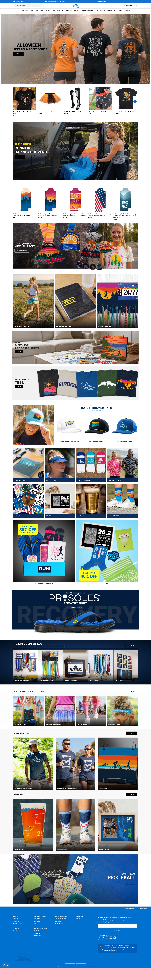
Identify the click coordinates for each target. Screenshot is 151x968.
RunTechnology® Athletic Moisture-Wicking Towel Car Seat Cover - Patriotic (99, 214)
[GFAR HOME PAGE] (75, 5)
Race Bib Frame (119, 680)
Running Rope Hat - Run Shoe (124, 441)
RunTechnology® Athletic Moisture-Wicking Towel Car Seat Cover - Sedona (24, 214)
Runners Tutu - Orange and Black (46, 111)
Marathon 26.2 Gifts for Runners (23, 788)
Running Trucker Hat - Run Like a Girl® (69, 441)
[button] (24, 10)
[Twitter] (107, 938)
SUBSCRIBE (117, 930)
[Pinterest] (115, 938)
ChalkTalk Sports (20, 1)
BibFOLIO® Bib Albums (71, 680)
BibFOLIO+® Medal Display (22, 680)
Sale (120, 10)
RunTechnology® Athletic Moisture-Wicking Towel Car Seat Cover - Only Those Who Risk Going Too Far (124, 215)
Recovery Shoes (56, 10)
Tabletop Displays (94, 680)
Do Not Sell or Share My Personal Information (75, 963)
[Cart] (136, 5)
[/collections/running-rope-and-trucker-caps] (33, 425)
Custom (115, 10)
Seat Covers (77, 10)
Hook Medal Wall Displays (46, 680)
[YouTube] (111, 938)
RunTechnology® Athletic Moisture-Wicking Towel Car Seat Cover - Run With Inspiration (74, 214)
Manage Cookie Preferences (89, 966)
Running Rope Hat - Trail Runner (97, 441)
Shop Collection (96, 410)
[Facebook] (103, 938)
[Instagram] (99, 938)
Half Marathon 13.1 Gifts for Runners (67, 788)
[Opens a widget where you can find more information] (6, 965)
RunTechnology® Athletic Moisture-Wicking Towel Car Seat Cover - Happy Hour (49, 214)
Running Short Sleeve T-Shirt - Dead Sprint (124, 111)
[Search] (15, 5)
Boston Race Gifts (19, 849)
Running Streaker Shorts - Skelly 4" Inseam (99, 111)
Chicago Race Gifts (62, 849)
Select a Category (143, 908)
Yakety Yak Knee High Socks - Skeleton (73, 111)
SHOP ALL (132, 645)
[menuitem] (128, 5)
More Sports (126, 10)
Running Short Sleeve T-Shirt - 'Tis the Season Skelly (23, 112)
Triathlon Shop (103, 788)
